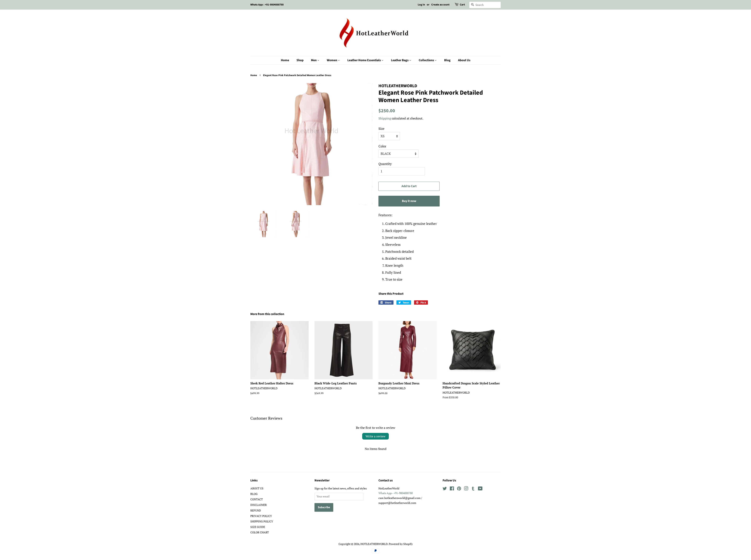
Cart (462, 5)
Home (285, 60)
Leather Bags (400, 60)
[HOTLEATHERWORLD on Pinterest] (459, 489)
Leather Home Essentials (364, 60)
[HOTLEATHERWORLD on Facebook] (452, 489)
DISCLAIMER (258, 505)
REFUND (255, 510)
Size (381, 128)
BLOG (254, 494)
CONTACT (256, 499)
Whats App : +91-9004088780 (267, 5)
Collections (427, 60)
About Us (464, 60)
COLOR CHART (259, 532)
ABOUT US (256, 488)
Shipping (384, 118)
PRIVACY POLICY (261, 516)
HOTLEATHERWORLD (374, 544)
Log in (421, 5)
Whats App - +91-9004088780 (395, 493)
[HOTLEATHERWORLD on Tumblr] (473, 489)
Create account (440, 5)
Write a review (375, 436)
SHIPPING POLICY (261, 521)
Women (332, 60)
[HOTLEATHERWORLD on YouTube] (480, 489)
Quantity (385, 164)
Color (382, 146)
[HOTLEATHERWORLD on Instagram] (466, 489)
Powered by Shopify (401, 544)
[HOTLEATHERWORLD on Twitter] (445, 489)
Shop (300, 60)
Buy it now (409, 201)
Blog (447, 60)
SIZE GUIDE (257, 527)
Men (314, 60)
